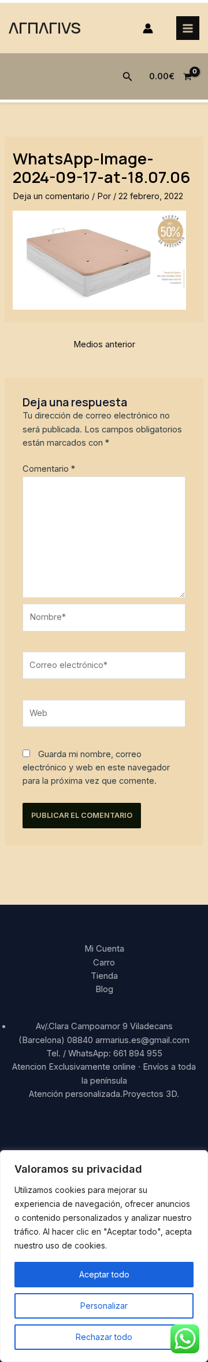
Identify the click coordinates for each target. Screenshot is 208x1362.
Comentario (49, 469)
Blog (104, 989)
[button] (127, 76)
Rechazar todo (104, 1337)
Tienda (104, 976)
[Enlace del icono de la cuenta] (148, 28)
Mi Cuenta (104, 949)
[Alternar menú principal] (187, 27)
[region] (104, 1256)
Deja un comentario (51, 196)
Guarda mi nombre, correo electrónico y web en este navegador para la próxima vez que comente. (96, 768)
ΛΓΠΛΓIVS (45, 27)
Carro (104, 962)
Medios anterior (104, 344)
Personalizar (104, 1305)
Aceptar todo (104, 1274)
